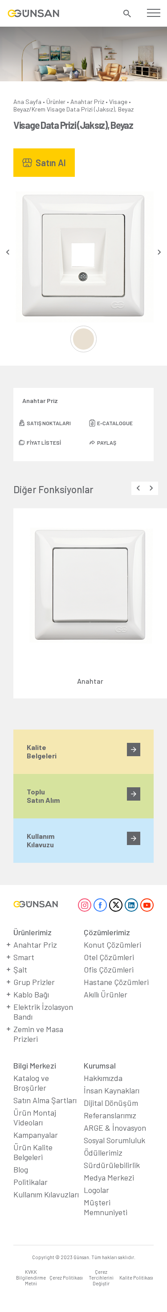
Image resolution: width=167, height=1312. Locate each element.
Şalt (20, 969)
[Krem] (83, 339)
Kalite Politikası (136, 1277)
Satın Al (51, 162)
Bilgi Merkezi (34, 1065)
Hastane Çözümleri (116, 982)
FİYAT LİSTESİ (44, 442)
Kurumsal (100, 1065)
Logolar (96, 1190)
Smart (23, 957)
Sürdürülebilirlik (112, 1165)
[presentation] (7, 252)
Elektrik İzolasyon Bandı (43, 1011)
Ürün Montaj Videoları (34, 1117)
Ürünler (55, 101)
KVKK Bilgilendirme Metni (31, 1277)
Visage (118, 101)
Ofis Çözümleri (109, 969)
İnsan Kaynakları (111, 1090)
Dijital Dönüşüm (111, 1103)
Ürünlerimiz (32, 932)
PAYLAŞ (106, 442)
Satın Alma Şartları (45, 1100)
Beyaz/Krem (29, 109)
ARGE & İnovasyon (115, 1128)
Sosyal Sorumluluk (114, 1140)
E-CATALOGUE (115, 423)
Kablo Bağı (31, 994)
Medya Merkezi (109, 1177)
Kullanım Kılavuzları (46, 1194)
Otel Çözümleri (109, 957)
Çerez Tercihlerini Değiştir (101, 1277)
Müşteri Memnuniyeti (105, 1207)
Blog (20, 1169)
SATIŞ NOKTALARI (49, 423)
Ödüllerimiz (103, 1152)
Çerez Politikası (66, 1277)
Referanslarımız (110, 1115)
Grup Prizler (34, 982)
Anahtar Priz (87, 101)
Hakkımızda (103, 1078)
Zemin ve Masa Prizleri (38, 1034)
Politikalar (30, 1182)
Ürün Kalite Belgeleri (33, 1152)
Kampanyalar (35, 1135)
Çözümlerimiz (107, 932)
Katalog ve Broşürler (31, 1083)
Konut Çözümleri (112, 944)
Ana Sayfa (27, 101)
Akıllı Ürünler (105, 994)
